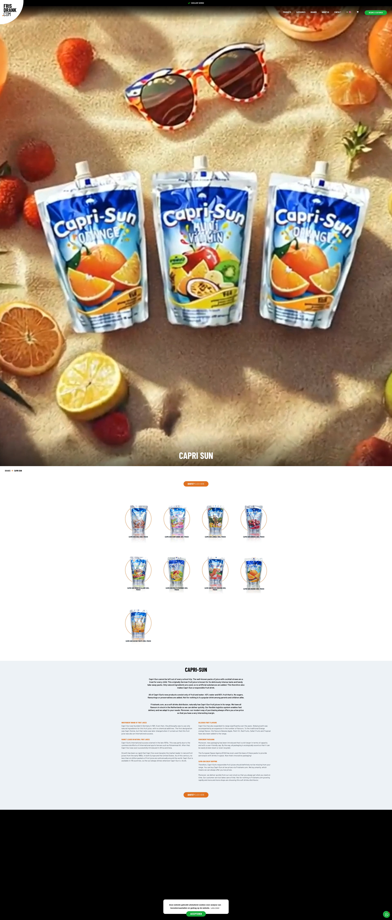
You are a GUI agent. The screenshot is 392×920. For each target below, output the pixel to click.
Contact (337, 12)
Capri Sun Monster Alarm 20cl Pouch (138, 589)
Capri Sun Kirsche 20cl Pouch (253, 537)
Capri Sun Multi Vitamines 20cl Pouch (177, 589)
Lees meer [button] (215, 908)
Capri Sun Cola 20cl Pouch (138, 537)
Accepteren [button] (196, 913)
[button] (386, 914)
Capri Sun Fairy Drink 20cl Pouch (177, 537)
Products (287, 12)
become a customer (376, 12)
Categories (300, 12)
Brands (314, 12)
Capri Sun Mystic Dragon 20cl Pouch (215, 589)
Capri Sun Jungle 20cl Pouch (215, 537)
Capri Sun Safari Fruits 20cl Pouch (138, 641)
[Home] (9, 10)
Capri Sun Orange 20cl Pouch (253, 589)
